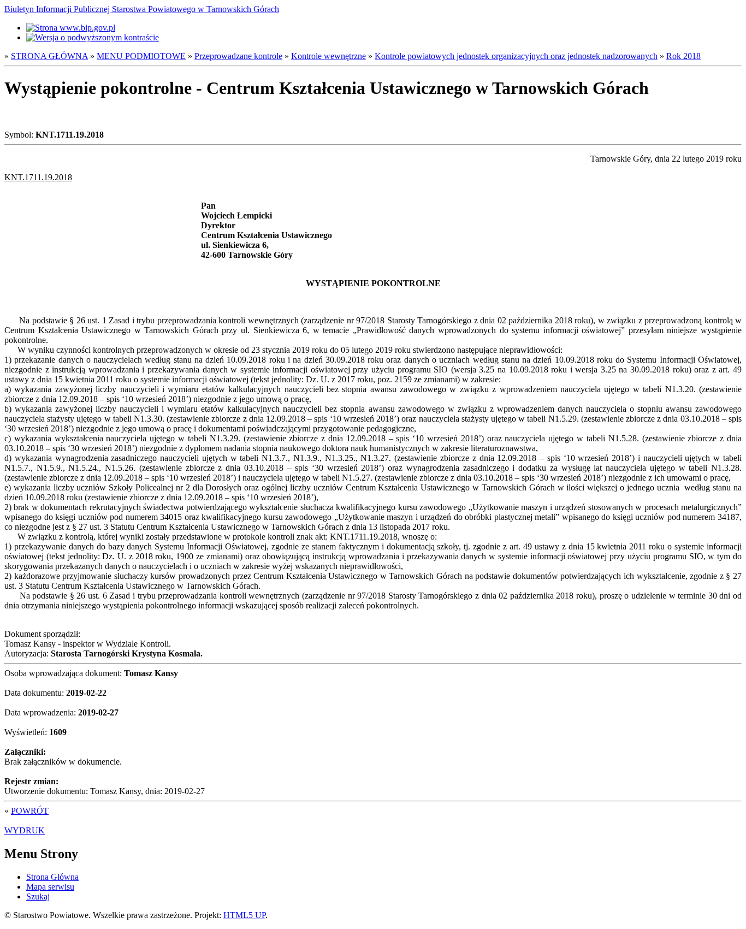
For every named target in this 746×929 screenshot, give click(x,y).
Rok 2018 (683, 56)
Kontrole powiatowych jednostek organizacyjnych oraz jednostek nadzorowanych (516, 56)
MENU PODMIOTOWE (141, 56)
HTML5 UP (244, 915)
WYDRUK (24, 830)
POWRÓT (30, 810)
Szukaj (38, 896)
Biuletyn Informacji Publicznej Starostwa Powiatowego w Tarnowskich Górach (141, 9)
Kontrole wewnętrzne (328, 56)
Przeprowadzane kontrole (238, 56)
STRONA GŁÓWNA (49, 56)
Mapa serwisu (50, 886)
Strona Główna (52, 876)
